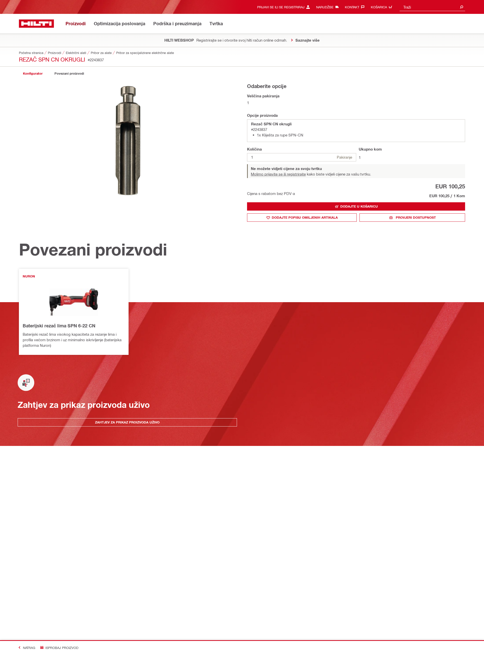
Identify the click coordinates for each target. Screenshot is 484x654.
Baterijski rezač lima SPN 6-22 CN (59, 325)
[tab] (32, 73)
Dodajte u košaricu (359, 206)
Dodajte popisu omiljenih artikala (305, 217)
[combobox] (432, 7)
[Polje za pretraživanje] (461, 7)
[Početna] (36, 23)
